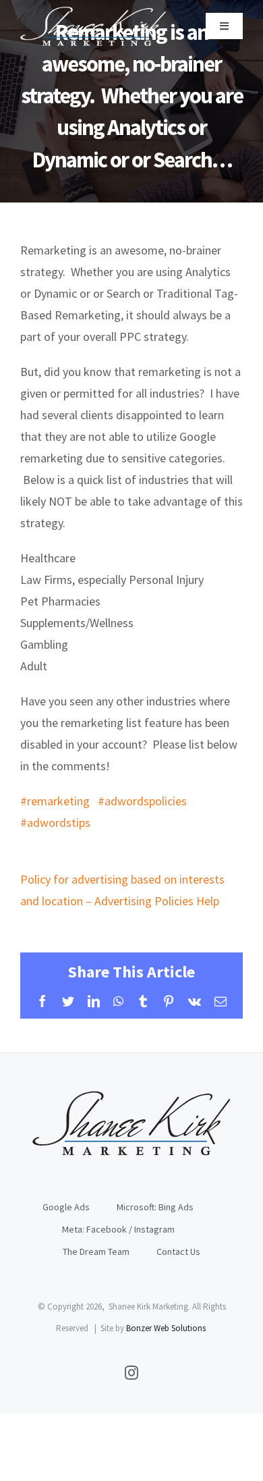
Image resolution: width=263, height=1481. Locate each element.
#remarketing (55, 801)
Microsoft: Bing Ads (155, 1207)
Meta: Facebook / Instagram (118, 1229)
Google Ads (66, 1207)
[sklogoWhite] (93, 12)
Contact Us (178, 1251)
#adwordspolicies (142, 801)
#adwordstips (55, 822)
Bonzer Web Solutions (166, 1328)
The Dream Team (96, 1251)
